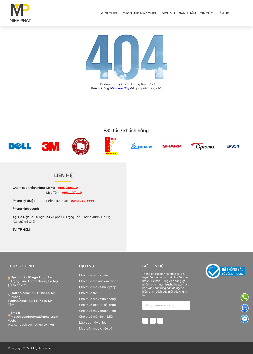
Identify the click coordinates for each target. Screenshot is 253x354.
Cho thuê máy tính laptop (97, 287)
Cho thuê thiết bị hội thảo (97, 305)
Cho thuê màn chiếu (93, 275)
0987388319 (68, 188)
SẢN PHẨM (187, 13)
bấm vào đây (119, 88)
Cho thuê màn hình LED (96, 316)
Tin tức (206, 13)
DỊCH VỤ (168, 13)
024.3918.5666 (82, 201)
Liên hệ (223, 13)
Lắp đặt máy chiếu (93, 322)
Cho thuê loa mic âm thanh (98, 281)
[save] (186, 306)
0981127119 (72, 192)
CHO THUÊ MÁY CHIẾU (140, 13)
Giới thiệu (110, 13)
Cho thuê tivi (88, 293)
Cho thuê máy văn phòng (97, 299)
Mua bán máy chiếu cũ (95, 328)
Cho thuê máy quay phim (97, 311)
